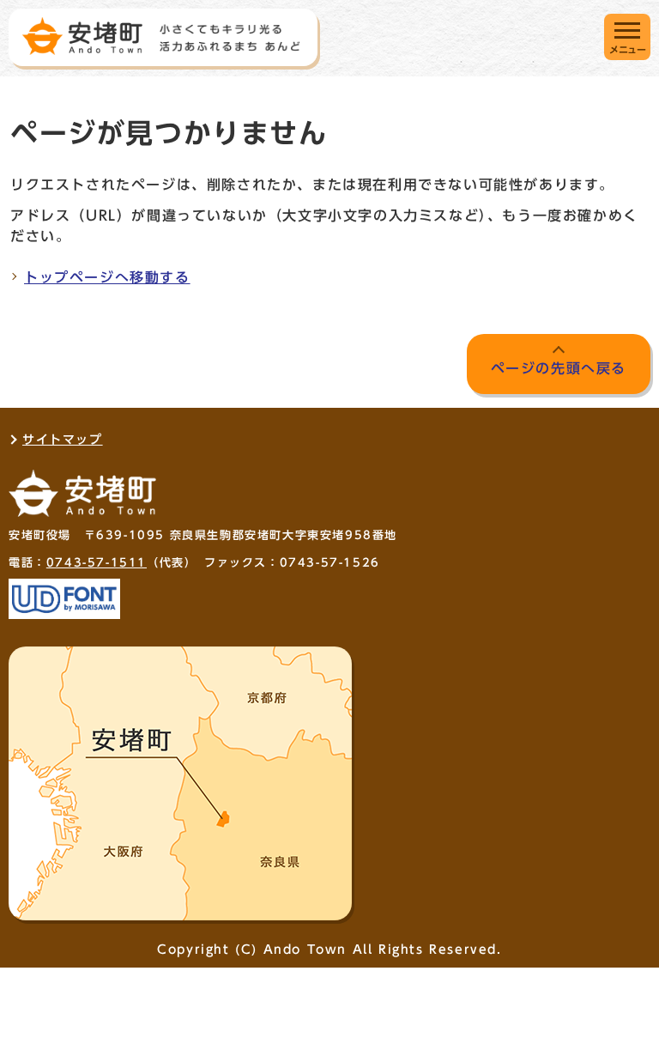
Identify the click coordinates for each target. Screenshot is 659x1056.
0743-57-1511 (96, 562)
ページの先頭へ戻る (558, 368)
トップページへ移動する (107, 277)
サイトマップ (62, 440)
